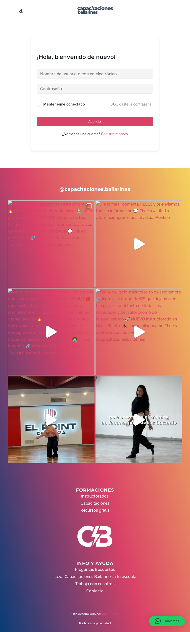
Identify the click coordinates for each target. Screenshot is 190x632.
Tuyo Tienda (110, 614)
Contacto (95, 591)
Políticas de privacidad (95, 623)
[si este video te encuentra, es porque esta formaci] (51, 419)
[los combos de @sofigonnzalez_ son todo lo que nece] (51, 331)
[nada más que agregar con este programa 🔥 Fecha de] (51, 243)
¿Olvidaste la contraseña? (132, 104)
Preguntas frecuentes (95, 569)
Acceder (95, 122)
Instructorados (95, 496)
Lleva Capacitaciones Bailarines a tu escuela (94, 576)
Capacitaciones (95, 503)
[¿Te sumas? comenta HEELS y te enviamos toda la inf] (138, 243)
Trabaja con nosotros (95, 583)
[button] (167, 621)
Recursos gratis (95, 510)
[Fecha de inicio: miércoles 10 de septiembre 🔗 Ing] (138, 331)
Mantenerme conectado (64, 104)
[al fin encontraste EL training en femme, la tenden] (138, 419)
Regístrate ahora (114, 134)
